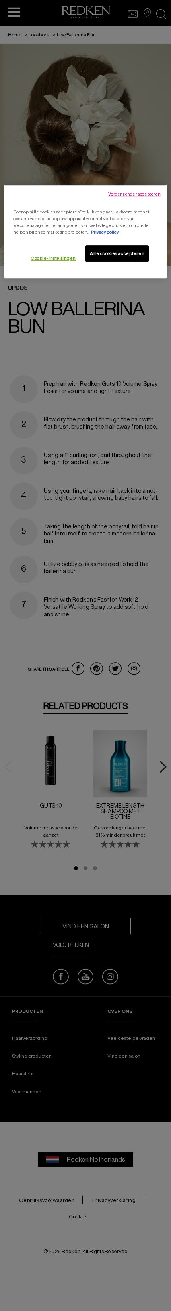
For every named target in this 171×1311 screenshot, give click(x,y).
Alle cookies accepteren (117, 253)
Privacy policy (105, 232)
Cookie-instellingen (53, 258)
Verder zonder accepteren (134, 194)
